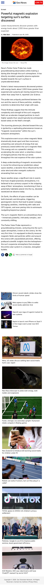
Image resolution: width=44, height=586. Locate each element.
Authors (25, 582)
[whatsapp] (10, 254)
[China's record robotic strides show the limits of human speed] (6, 296)
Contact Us (17, 582)
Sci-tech (3, 9)
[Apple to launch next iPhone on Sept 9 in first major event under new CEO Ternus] (6, 324)
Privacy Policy (33, 582)
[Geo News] (20, 2)
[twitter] (6, 254)
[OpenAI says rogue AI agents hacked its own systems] (6, 315)
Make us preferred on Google (24, 254)
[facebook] (2, 254)
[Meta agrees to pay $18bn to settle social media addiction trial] (6, 305)
